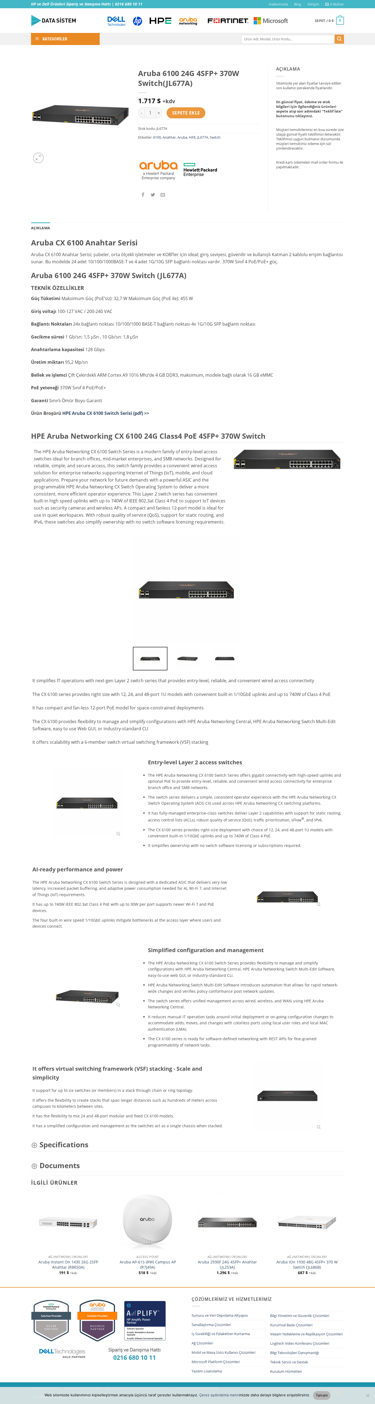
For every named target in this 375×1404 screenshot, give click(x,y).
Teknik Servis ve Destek (289, 1362)
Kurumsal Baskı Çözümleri (291, 1324)
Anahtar (169, 137)
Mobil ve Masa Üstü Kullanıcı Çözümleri (223, 1352)
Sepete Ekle (186, 113)
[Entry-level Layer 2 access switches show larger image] (87, 802)
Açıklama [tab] (40, 227)
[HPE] (200, 170)
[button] (334, 4)
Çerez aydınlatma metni (219, 1395)
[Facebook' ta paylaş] (143, 195)
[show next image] (338, 589)
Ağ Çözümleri (202, 1343)
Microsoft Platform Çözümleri (216, 1361)
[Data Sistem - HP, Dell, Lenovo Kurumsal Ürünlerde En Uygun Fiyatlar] (64, 20)
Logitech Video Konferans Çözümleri (299, 1343)
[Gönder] (339, 39)
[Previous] (31, 1239)
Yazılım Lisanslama (207, 1371)
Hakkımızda (278, 4)
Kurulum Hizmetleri (286, 1371)
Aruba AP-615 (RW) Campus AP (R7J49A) (148, 1265)
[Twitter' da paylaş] (153, 195)
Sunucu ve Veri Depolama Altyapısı (220, 1315)
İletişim (313, 4)
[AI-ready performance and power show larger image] (287, 897)
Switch (215, 137)
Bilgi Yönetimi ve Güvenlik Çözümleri (299, 1315)
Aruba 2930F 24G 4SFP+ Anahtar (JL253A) (227, 1265)
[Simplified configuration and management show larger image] (87, 996)
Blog (297, 4)
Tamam (322, 1395)
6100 (157, 137)
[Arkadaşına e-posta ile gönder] (162, 195)
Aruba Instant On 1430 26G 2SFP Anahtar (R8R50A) (68, 1265)
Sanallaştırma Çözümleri (211, 1324)
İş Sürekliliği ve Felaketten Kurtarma (221, 1333)
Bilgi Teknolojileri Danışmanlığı (294, 1352)
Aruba (182, 137)
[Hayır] (367, 1397)
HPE (192, 137)
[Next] (344, 1239)
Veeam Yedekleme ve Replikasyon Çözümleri (306, 1334)
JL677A (202, 137)
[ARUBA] (158, 170)
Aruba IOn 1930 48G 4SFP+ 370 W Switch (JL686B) (307, 1265)
